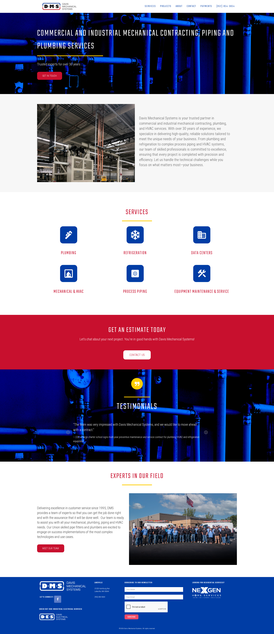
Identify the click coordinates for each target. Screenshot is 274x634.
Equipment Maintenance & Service (202, 291)
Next (206, 434)
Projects (165, 6)
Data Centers (201, 253)
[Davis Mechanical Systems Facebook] (57, 599)
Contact (191, 6)
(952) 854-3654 (225, 6)
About (179, 6)
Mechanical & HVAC (69, 291)
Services (150, 6)
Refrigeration (135, 253)
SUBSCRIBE (131, 617)
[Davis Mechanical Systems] (58, 6)
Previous (68, 434)
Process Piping (135, 291)
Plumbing (68, 253)
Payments (206, 6)
